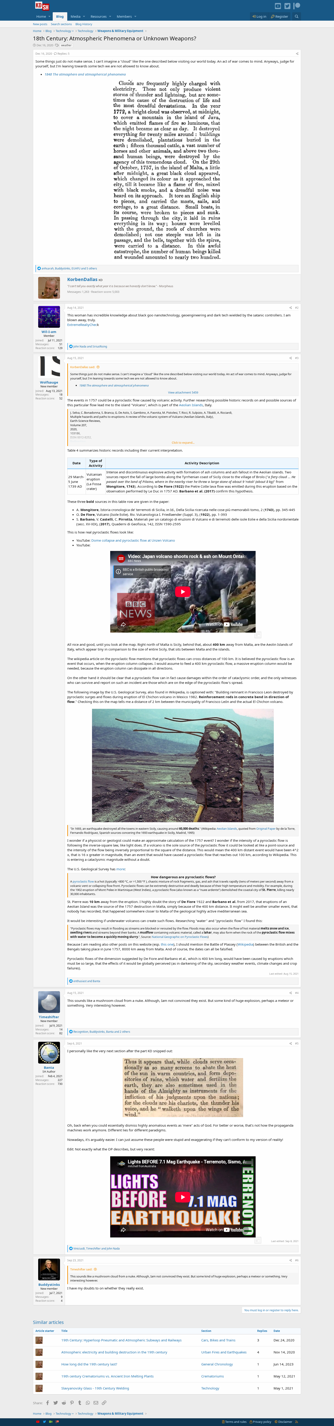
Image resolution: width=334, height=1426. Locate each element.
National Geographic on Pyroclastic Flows (180, 937)
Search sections (61, 24)
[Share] (297, 53)
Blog (60, 16)
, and (96, 1248)
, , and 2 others (101, 1032)
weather (66, 45)
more (120, 869)
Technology (210, 1388)
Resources (99, 16)
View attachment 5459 (183, 392)
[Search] (296, 16)
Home (41, 16)
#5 (297, 1043)
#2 (297, 308)
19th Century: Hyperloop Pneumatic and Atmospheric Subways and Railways (121, 1340)
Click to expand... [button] (183, 442)
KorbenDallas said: (82, 367)
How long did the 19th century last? (89, 1364)
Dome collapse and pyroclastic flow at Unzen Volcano (133, 540)
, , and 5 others (69, 268)
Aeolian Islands (191, 405)
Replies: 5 (63, 54)
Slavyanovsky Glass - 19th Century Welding (95, 1388)
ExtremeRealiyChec (82, 324)
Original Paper (266, 829)
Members (124, 16)
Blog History (83, 24)
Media (75, 16)
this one (167, 944)
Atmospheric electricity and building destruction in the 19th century (114, 1352)
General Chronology (217, 1364)
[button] (49, 16)
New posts (40, 24)
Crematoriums (212, 1376)
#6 (297, 1260)
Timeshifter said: (81, 1269)
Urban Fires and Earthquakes (224, 1352)
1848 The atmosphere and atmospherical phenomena (85, 74)
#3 (297, 358)
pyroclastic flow (83, 881)
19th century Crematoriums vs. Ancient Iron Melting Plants (107, 1376)
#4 (297, 993)
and (90, 346)
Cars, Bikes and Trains (218, 1340)
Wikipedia (245, 944)
